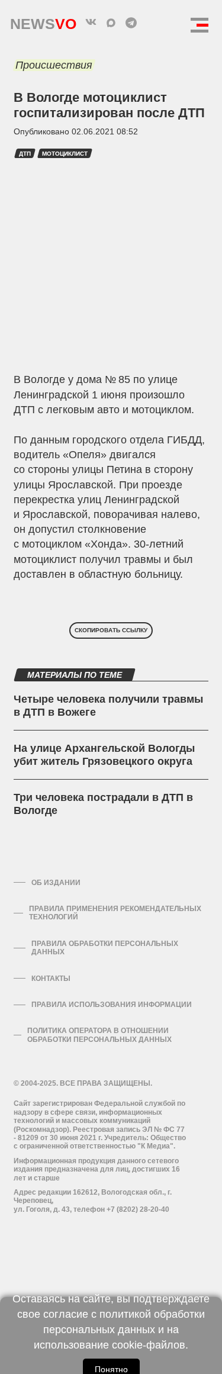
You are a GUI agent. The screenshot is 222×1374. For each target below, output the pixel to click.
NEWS (43, 21)
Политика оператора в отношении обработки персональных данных (99, 1035)
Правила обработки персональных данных (104, 947)
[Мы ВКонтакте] (91, 22)
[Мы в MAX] (111, 22)
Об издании (56, 883)
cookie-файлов (148, 1345)
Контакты (50, 978)
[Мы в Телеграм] (131, 22)
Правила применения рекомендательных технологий (115, 913)
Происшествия (53, 65)
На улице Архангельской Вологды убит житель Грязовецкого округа (104, 754)
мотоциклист (65, 153)
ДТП (25, 153)
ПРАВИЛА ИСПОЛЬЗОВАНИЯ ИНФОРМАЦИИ (111, 1004)
